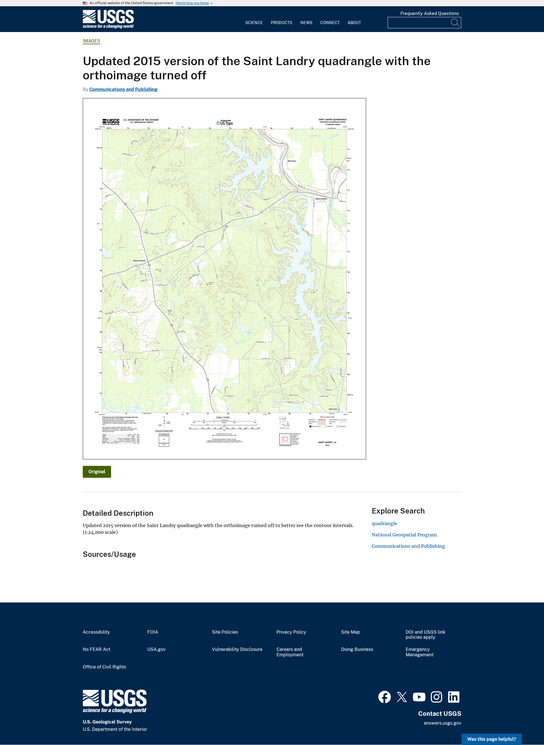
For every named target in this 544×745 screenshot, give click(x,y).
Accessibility (96, 632)
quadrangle (384, 523)
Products (281, 22)
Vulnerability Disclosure (237, 649)
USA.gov (156, 649)
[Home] (108, 27)
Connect (330, 22)
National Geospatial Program (404, 535)
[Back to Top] (523, 724)
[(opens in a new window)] (384, 696)
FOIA (152, 632)
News (306, 22)
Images (91, 41)
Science (254, 22)
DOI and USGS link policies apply (425, 635)
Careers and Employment (290, 652)
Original (96, 471)
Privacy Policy (291, 632)
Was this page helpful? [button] (491, 739)
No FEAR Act (96, 649)
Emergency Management (420, 652)
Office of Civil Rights (104, 667)
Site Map (350, 632)
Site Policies (225, 632)
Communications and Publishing (123, 89)
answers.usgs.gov (442, 723)
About (354, 22)
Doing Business (357, 649)
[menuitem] (254, 19)
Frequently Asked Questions (429, 13)
